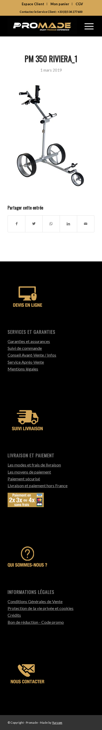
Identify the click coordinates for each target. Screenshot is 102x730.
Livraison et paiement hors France (37, 485)
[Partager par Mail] (85, 224)
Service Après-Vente (26, 361)
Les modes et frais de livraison (34, 464)
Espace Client (33, 4)
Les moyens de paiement (29, 471)
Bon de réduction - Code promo (36, 622)
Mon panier (59, 4)
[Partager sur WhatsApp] (51, 224)
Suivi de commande (25, 348)
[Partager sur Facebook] (16, 224)
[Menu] (89, 25)
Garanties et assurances (29, 341)
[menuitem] (33, 4)
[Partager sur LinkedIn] (68, 224)
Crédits (14, 615)
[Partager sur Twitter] (33, 224)
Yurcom (57, 722)
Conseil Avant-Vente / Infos (32, 354)
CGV (79, 4)
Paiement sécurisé (24, 478)
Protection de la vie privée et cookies (40, 608)
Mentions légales (23, 368)
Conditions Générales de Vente (35, 601)
